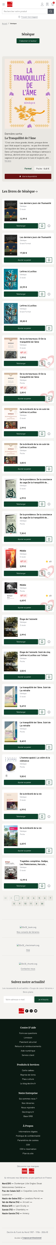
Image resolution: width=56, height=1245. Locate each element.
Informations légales (28, 1131)
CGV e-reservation (28, 1149)
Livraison (28, 1037)
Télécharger (21, 226)
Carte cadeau (28, 1070)
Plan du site (28, 1153)
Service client (28, 1055)
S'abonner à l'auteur (28, 41)
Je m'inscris (43, 999)
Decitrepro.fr (28, 1112)
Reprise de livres (28, 1074)
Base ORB (28, 1116)
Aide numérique (28, 1050)
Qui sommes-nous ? (28, 1098)
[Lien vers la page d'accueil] (9, 4)
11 (31, 903)
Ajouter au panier (24, 260)
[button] (28, 150)
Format (28, 168)
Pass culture (28, 1079)
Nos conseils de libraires (28, 932)
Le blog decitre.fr (28, 1083)
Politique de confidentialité (28, 1136)
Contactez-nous (28, 968)
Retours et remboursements (28, 1046)
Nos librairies (28, 1103)
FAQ (28, 950)
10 (25, 903)
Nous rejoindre (28, 1107)
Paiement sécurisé (28, 1042)
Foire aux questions (28, 1033)
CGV (28, 1144)
